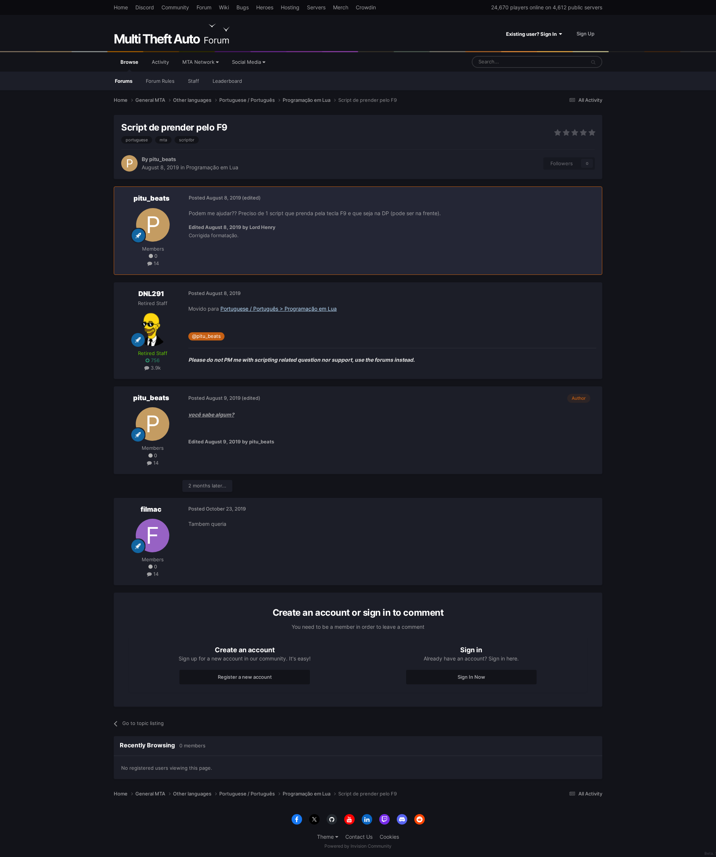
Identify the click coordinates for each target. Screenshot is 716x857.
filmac (151, 509)
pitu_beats (162, 159)
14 (155, 263)
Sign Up (585, 34)
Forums (123, 81)
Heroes (264, 7)
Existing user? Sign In (532, 34)
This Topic (564, 62)
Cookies (389, 837)
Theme (326, 837)
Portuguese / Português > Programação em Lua (278, 308)
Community (175, 7)
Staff (193, 81)
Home (121, 7)
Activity (160, 62)
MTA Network (199, 62)
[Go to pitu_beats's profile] (129, 163)
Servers (316, 7)
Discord (144, 7)
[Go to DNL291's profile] (152, 329)
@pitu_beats (206, 336)
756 (155, 360)
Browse (129, 62)
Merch (340, 7)
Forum (204, 7)
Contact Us (359, 837)
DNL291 (151, 294)
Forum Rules (160, 81)
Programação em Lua (212, 167)
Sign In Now (471, 677)
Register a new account (245, 677)
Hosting (290, 7)
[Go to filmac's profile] (152, 535)
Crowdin (366, 7)
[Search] (593, 62)
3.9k (155, 368)
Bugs (242, 7)
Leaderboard (227, 81)
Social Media (247, 62)
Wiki (224, 7)
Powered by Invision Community (358, 846)
